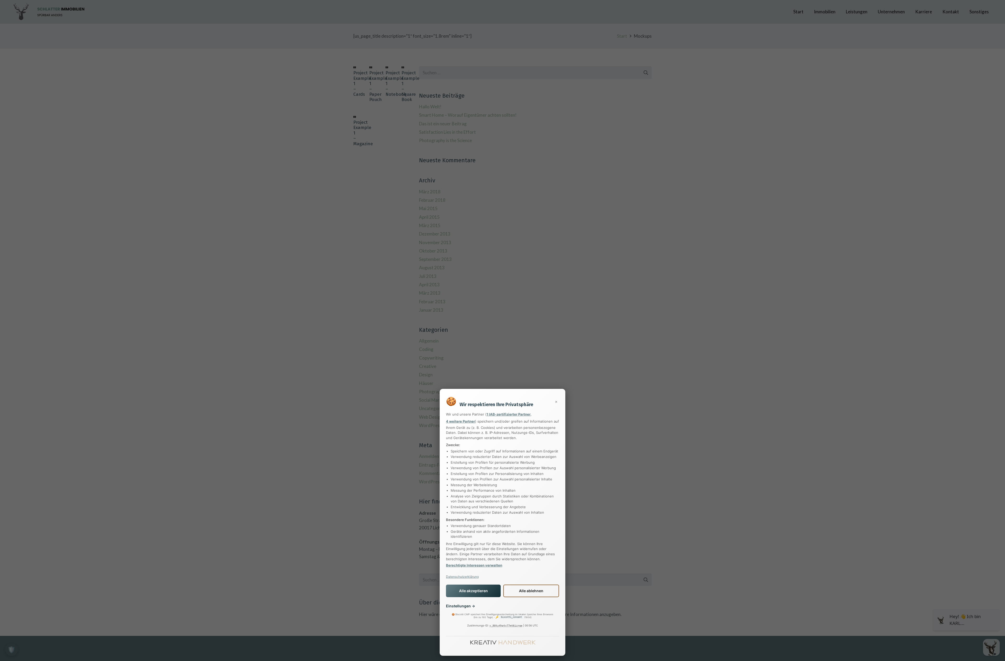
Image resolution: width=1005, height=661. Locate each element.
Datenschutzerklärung (462, 577)
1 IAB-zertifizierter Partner (509, 414)
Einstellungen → (460, 606)
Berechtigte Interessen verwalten (474, 565)
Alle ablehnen (531, 591)
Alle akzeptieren (473, 591)
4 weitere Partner (460, 421)
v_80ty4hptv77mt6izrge (505, 625)
